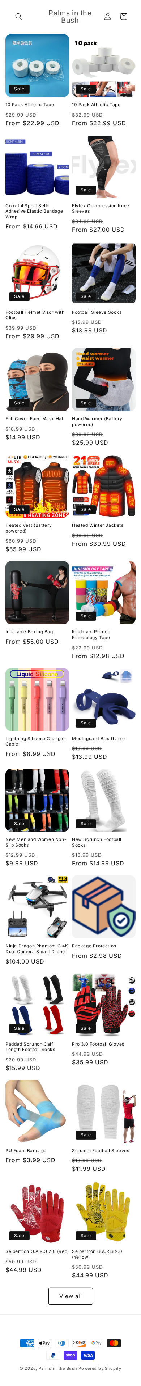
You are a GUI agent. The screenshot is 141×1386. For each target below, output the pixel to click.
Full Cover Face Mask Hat (34, 418)
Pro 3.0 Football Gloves (98, 1044)
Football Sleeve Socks (97, 312)
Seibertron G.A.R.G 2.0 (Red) (37, 1251)
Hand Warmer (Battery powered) (97, 421)
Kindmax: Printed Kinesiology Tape (91, 634)
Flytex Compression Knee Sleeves (100, 208)
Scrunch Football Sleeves (100, 1150)
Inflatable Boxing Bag (29, 631)
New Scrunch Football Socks (96, 842)
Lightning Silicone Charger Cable (35, 741)
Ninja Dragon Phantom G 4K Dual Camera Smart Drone (36, 948)
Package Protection (94, 945)
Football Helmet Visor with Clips (35, 315)
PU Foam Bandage (26, 1150)
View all (70, 1296)
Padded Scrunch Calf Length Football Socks (30, 1046)
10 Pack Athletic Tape (29, 104)
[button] (19, 16)
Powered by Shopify (99, 1368)
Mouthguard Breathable (98, 738)
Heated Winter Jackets (98, 525)
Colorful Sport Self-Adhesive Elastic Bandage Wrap (34, 211)
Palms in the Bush (58, 1368)
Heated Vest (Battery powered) (28, 528)
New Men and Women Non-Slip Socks (36, 842)
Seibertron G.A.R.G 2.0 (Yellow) (97, 1254)
